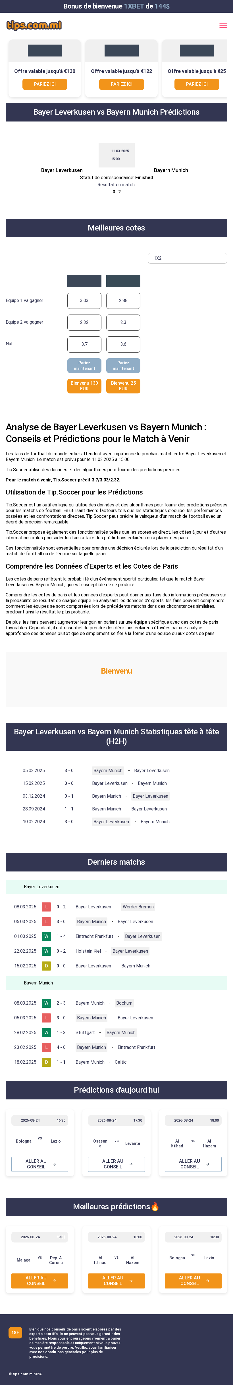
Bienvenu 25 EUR (123, 385)
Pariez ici (45, 84)
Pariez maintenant (84, 366)
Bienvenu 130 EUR (84, 385)
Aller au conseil (36, 1164)
